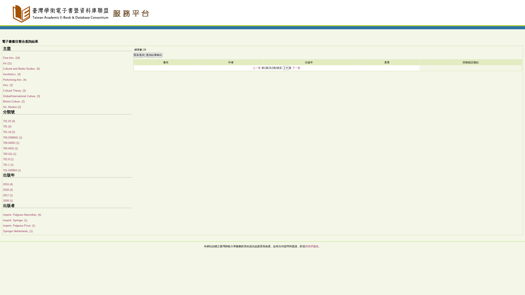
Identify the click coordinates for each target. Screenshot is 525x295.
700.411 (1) (9, 153)
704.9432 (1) (10, 148)
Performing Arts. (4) (14, 79)
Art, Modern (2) (12, 107)
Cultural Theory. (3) (14, 90)
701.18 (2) (9, 132)
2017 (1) (8, 195)
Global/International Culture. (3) (21, 96)
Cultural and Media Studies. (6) (21, 68)
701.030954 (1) (12, 170)
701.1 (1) (8, 164)
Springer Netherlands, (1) (18, 231)
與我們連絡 (311, 246)
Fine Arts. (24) (11, 57)
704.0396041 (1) (12, 137)
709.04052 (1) (11, 142)
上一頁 (257, 67)
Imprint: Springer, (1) (15, 220)
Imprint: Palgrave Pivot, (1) (19, 225)
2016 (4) (8, 184)
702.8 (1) (8, 159)
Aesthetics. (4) (12, 74)
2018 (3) (8, 189)
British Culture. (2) (14, 101)
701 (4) (7, 126)
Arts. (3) (8, 85)
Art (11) (7, 63)
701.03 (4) (9, 121)
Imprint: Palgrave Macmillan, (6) (22, 214)
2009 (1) (8, 200)
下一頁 (296, 67)
